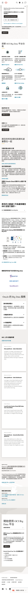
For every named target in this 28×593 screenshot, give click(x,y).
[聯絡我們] (25, 2)
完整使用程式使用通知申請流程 (8, 579)
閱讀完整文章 (5, 482)
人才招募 (8, 582)
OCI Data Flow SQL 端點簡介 (9, 500)
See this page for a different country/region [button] (13, 23)
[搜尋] (17, 2)
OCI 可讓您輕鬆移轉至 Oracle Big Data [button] (10, 210)
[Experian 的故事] (14, 276)
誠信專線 (20, 582)
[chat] (13, 590)
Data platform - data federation (13, 349)
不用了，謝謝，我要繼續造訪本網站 (11, 19)
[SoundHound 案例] (14, 286)
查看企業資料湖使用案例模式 (9, 163)
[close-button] (25, 590)
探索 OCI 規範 (4, 98)
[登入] (22, 2)
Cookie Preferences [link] (19, 579)
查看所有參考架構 (6, 340)
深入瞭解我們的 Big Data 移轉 (9, 262)
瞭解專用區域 (5, 195)
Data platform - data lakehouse (13, 377)
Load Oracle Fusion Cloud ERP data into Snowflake (14, 406)
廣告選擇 (3, 582)
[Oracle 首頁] (6, 3)
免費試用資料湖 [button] (6, 527)
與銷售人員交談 (20, 590)
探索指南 (3, 83)
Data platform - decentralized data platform (14, 435)
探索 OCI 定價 (17, 97)
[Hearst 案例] (14, 281)
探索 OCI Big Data (5, 64)
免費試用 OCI (5, 32)
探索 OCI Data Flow (19, 64)
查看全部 (4, 503)
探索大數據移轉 (5, 129)
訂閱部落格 (12, 482)
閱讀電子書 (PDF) (6, 114)
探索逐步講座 (5, 178)
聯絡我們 (3, 584)
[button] (2, 2)
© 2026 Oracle (4, 577)
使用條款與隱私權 (13, 577)
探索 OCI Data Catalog (19, 83)
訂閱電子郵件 (14, 582)
